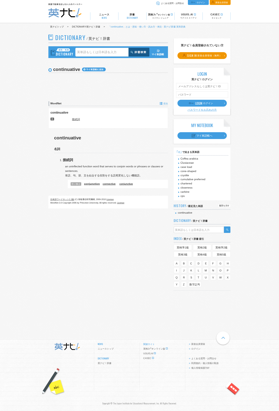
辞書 (132, 16)
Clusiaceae (187, 162)
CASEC (147, 358)
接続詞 (76, 119)
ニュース (104, 16)
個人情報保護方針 (200, 368)
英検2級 (202, 247)
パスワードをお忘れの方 (202, 109)
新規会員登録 (221, 2)
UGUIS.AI (148, 353)
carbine (184, 191)
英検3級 (183, 254)
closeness (186, 187)
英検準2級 (221, 247)
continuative (59, 112)
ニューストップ (106, 348)
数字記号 (194, 284)
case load (186, 166)
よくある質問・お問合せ (172, 3)
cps (182, 195)
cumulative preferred (192, 179)
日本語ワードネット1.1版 (62, 199)
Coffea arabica (189, 158)
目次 (165, 103)
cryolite (184, 175)
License (110, 199)
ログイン (201, 2)
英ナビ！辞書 (104, 363)
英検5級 (221, 254)
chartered (186, 183)
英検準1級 (183, 247)
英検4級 (202, 254)
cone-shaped (188, 171)
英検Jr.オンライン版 (154, 348)
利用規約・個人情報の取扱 (205, 363)
